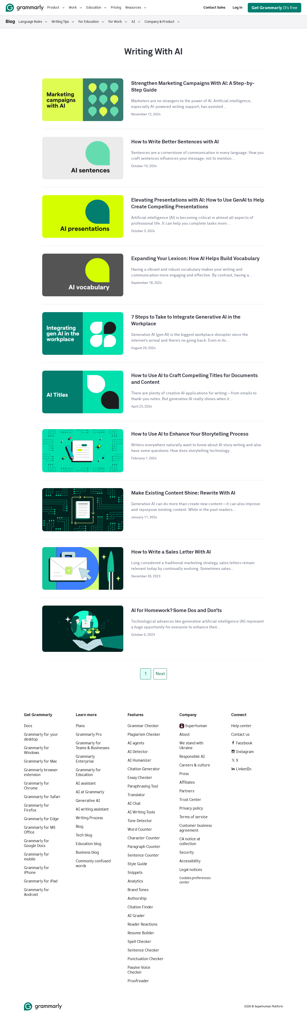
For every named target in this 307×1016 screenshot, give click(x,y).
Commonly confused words (93, 863)
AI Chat (134, 803)
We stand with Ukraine (191, 745)
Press (184, 773)
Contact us (240, 734)
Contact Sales (214, 8)
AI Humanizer (139, 760)
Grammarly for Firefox (36, 807)
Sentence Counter (143, 855)
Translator (136, 795)
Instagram (245, 751)
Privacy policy (191, 808)
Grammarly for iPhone (36, 870)
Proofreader (138, 981)
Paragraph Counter (144, 846)
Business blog (87, 852)
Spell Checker (139, 941)
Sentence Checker (143, 950)
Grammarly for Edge (41, 819)
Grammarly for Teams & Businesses (92, 745)
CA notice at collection (189, 841)
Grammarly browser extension (41, 772)
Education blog (88, 843)
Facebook (244, 743)
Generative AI (88, 800)
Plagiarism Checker (144, 734)
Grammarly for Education (88, 772)
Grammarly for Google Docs (36, 843)
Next (160, 674)
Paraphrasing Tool (143, 786)
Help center (241, 726)
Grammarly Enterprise (85, 759)
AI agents (136, 743)
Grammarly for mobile (36, 856)
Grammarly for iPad (40, 881)
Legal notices (190, 869)
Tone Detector (140, 820)
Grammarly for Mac (40, 761)
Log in (237, 8)
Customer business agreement (195, 828)
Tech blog (84, 835)
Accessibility (190, 861)
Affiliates (187, 782)
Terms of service (193, 817)
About (184, 734)
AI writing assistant (92, 809)
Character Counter (144, 838)
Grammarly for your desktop (41, 737)
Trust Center (190, 799)
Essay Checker (140, 777)
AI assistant (86, 783)
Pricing (116, 8)
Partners (186, 791)
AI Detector (138, 751)
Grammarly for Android (36, 892)
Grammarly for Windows (36, 750)
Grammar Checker (143, 726)
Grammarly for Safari (42, 796)
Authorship (137, 898)
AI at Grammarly (90, 792)
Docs (28, 726)
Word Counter (140, 829)
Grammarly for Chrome (36, 785)
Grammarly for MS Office (39, 830)
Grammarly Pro (89, 734)
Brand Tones (138, 890)
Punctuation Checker (146, 959)
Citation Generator (144, 769)
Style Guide (137, 864)
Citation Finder (140, 907)
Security (186, 852)
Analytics (135, 881)
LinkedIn (243, 769)
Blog (79, 826)
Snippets (135, 872)
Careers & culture (194, 765)
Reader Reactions (142, 924)
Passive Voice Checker (139, 970)
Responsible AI (192, 756)
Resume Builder (141, 933)
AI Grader (136, 915)
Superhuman (196, 726)
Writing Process (89, 818)
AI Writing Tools (141, 812)
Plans (80, 726)
